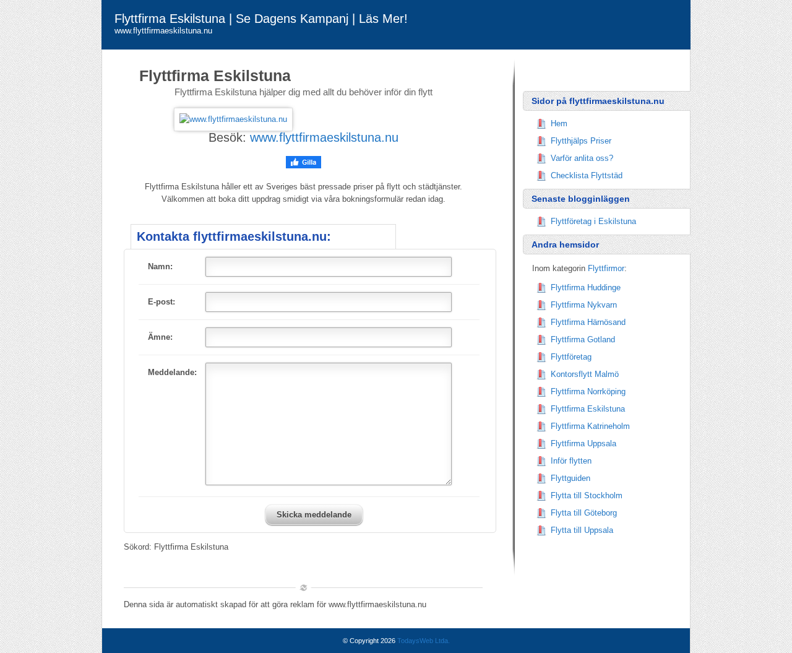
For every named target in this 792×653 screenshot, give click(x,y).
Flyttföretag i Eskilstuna (593, 221)
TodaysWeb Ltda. (423, 640)
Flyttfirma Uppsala (583, 443)
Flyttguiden (570, 478)
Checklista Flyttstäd (586, 175)
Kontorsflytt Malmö (585, 374)
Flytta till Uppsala (582, 530)
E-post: (161, 301)
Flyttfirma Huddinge (586, 287)
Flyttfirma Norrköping (588, 391)
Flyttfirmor (606, 268)
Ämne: (160, 337)
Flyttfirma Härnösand (588, 322)
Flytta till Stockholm (586, 495)
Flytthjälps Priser (581, 140)
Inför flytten (571, 460)
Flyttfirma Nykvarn (584, 304)
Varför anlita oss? (582, 158)
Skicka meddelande (314, 514)
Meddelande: (172, 372)
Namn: (160, 266)
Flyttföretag (571, 356)
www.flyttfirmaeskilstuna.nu (324, 137)
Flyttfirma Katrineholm (590, 426)
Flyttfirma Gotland (583, 339)
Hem (559, 123)
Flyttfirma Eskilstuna (588, 408)
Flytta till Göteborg (584, 512)
